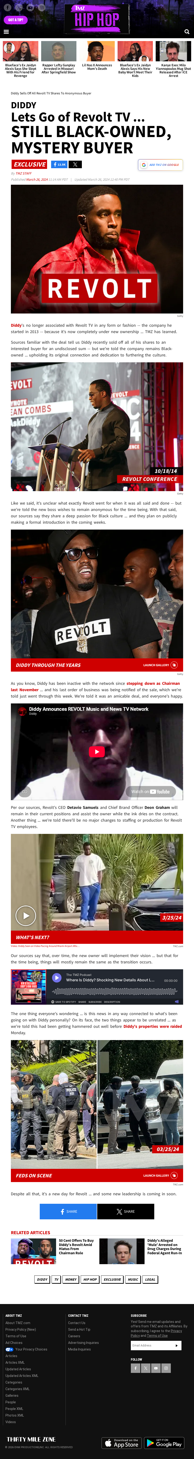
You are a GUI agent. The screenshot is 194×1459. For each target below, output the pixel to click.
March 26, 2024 (37, 179)
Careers (74, 1336)
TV (56, 1279)
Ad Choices (13, 1343)
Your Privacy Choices (31, 1349)
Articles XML (15, 1362)
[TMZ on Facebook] (7, 7)
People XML (14, 1409)
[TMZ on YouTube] (156, 1368)
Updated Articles (18, 1369)
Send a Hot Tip (79, 1329)
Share (71, 1211)
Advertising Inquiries (83, 1343)
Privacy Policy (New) (20, 1329)
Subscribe (176, 1345)
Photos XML (14, 1415)
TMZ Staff (23, 173)
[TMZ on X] (19, 7)
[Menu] (6, 31)
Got (15, 20)
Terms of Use (15, 1336)
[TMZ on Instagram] (41, 7)
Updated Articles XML (21, 1376)
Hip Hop (90, 1279)
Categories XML (17, 1389)
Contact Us (76, 1323)
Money (70, 1279)
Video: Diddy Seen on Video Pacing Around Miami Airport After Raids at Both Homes (45, 946)
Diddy (42, 1279)
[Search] (187, 31)
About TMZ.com (17, 1323)
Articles (11, 1356)
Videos (10, 1422)
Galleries (11, 1395)
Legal (150, 1279)
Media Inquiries (79, 1349)
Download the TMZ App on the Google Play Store (164, 1443)
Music (133, 1279)
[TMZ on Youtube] (30, 7)
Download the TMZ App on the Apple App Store (121, 1443)
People (10, 1402)
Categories (13, 1382)
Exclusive (112, 1279)
